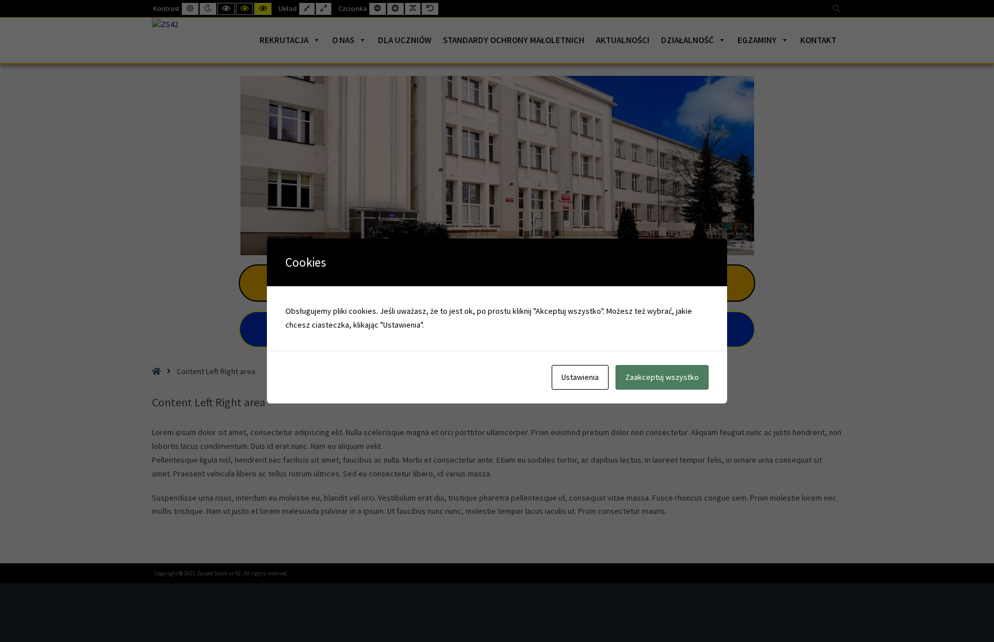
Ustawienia (580, 377)
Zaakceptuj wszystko (662, 377)
